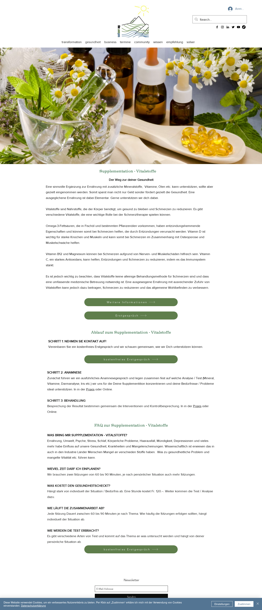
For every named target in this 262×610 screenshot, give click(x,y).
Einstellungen (222, 604)
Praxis (90, 389)
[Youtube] (238, 27)
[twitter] (233, 27)
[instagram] (222, 27)
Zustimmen (244, 604)
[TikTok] (244, 27)
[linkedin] (228, 27)
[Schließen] (258, 604)
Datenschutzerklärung (33, 605)
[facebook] (217, 27)
